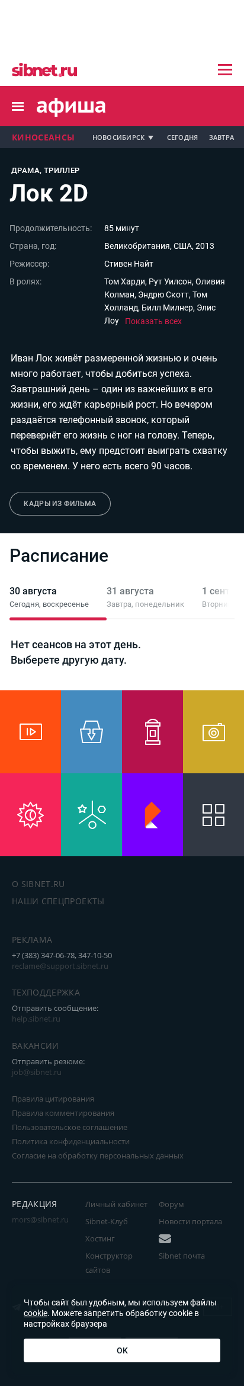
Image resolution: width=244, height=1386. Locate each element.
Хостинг (100, 1238)
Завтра (222, 137)
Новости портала (190, 1221)
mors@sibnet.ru (40, 1219)
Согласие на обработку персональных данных (98, 1155)
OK (122, 1350)
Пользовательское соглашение (69, 1127)
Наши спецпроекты (58, 901)
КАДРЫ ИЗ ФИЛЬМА (60, 504)
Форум (171, 1204)
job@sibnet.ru (37, 1072)
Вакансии (35, 1045)
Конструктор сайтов (109, 1262)
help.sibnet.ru (36, 1018)
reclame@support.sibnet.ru (60, 966)
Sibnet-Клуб (106, 1221)
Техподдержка (46, 992)
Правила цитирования (53, 1098)
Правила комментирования (63, 1112)
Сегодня (182, 137)
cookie (35, 1313)
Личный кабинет (116, 1204)
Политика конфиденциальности (71, 1141)
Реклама (32, 939)
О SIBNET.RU (38, 883)
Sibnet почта (182, 1255)
